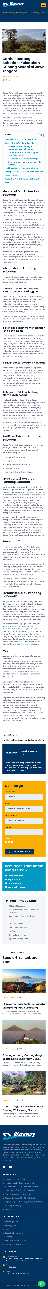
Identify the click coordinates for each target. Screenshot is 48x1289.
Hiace (7, 1209)
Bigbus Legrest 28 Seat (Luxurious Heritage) (24, 1202)
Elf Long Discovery (13, 1205)
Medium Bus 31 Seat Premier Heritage (21, 1187)
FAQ (7, 182)
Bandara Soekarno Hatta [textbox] (19, 809)
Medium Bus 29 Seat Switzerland (19, 1183)
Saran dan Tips (12, 175)
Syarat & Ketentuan (14, 1233)
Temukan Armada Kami (15, 1240)
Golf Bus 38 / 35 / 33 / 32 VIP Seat (20, 1190)
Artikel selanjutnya (34, 740)
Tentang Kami (11, 1222)
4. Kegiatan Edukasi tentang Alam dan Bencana (25, 163)
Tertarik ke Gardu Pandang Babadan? (22, 179)
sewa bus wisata (17, 629)
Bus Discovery (23, 644)
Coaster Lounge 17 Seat (15, 1179)
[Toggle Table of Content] (40, 135)
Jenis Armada (11, 815)
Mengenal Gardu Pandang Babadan (21, 139)
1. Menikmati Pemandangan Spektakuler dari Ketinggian (20, 147)
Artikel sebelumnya (13, 740)
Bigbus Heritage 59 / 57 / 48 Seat (20, 1198)
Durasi (8, 827)
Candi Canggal (8, 1100)
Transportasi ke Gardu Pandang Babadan (24, 172)
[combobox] (24, 797)
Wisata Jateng (12, 76)
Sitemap (8, 1237)
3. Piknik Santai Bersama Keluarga (23, 158)
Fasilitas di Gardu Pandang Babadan (21, 168)
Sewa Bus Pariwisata (14, 1244)
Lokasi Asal (10, 791)
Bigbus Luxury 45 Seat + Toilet (18, 1194)
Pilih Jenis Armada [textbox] (16, 821)
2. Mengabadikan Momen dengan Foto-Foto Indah (23, 153)
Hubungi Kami (11, 1225)
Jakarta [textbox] (11, 796)
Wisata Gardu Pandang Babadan (20, 143)
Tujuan (8, 803)
